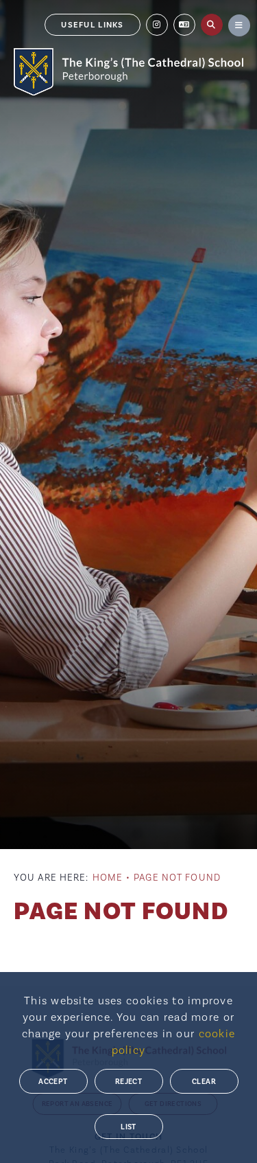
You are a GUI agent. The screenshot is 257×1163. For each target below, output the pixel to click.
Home (108, 878)
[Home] (128, 71)
